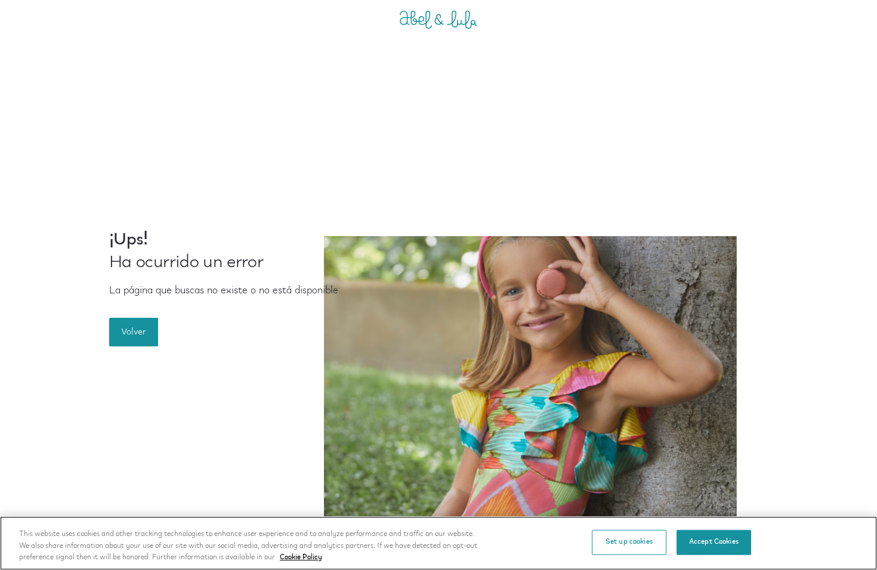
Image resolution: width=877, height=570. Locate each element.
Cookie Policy (301, 557)
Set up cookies (629, 542)
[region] (438, 543)
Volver (133, 332)
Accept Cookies (714, 542)
